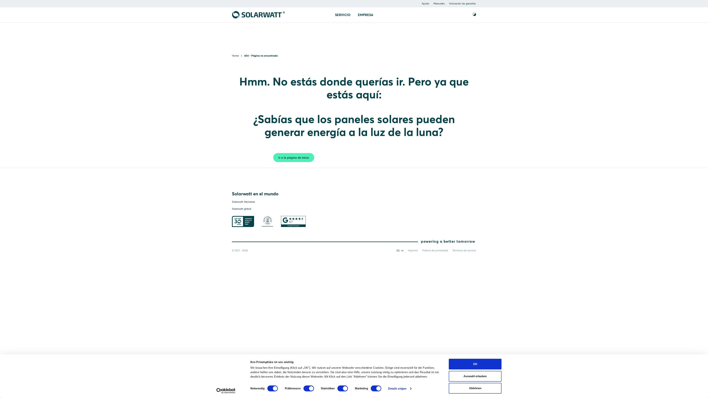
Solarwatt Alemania (243, 201)
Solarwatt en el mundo (255, 193)
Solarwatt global (241, 208)
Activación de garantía (462, 3)
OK (475, 364)
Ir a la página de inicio (293, 157)
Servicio (342, 15)
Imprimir (413, 250)
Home (235, 55)
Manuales (439, 3)
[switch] (308, 388)
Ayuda (425, 3)
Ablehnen (475, 388)
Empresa (365, 15)
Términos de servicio (464, 250)
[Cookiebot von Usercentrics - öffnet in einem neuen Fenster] (226, 391)
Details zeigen (397, 388)
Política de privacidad (435, 250)
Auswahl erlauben (475, 376)
